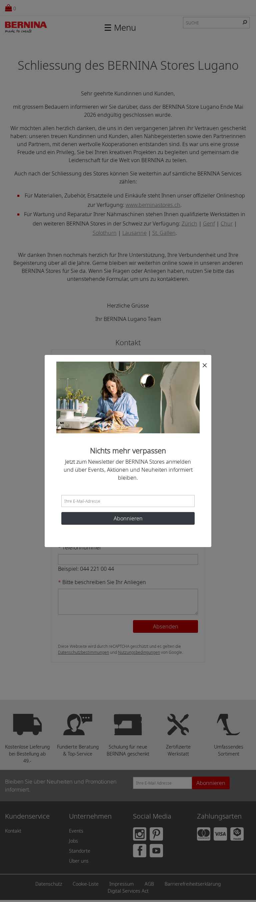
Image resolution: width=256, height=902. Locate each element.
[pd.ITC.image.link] (128, 397)
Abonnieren (128, 518)
